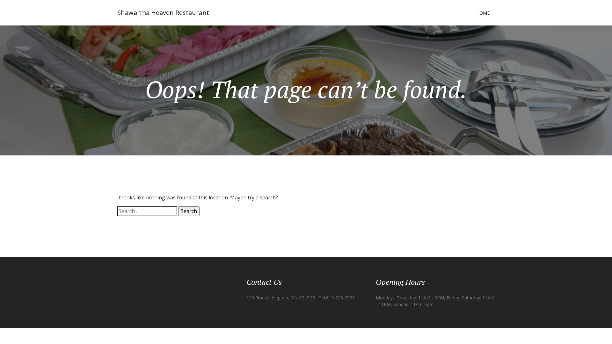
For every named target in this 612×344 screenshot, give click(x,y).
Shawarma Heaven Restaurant (163, 12)
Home (483, 13)
